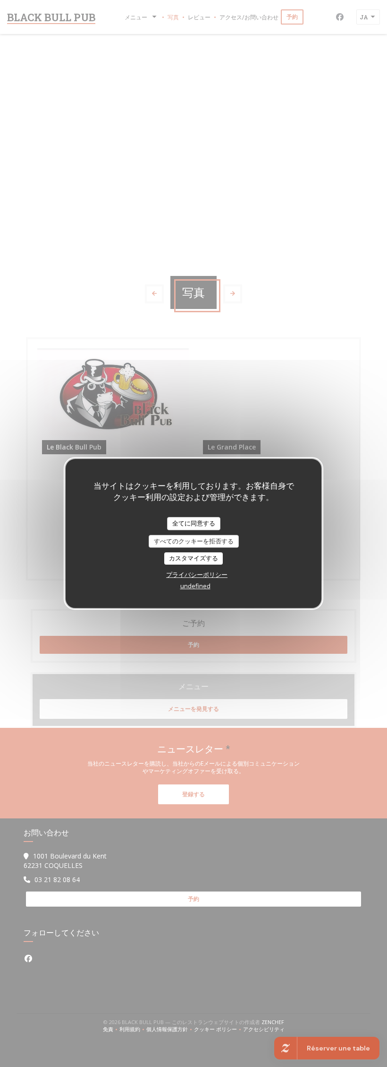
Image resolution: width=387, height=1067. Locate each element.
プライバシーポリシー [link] (196, 574)
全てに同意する (193, 523)
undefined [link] (195, 586)
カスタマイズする (193, 558)
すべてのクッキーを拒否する (194, 541)
